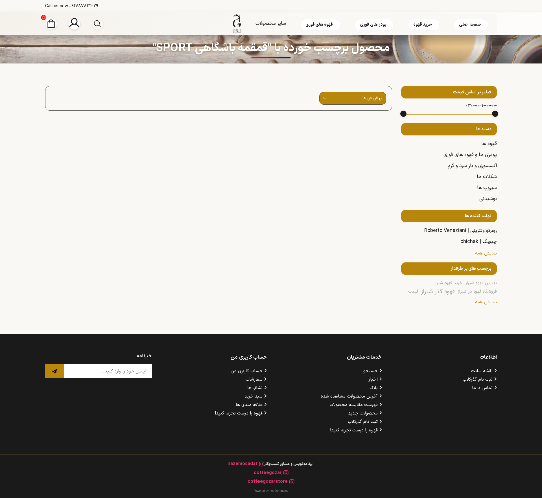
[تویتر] (133, 389)
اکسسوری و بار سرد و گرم (472, 166)
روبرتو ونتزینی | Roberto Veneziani (460, 230)
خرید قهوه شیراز (448, 283)
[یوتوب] (108, 389)
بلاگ (374, 388)
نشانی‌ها (255, 388)
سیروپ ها (487, 188)
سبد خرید (253, 396)
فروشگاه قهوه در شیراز (477, 291)
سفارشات (254, 379)
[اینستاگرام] (95, 389)
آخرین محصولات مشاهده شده (349, 396)
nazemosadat (242, 464)
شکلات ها (487, 177)
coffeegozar (268, 473)
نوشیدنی (488, 199)
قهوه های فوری (319, 24)
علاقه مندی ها (249, 405)
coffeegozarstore (268, 481)
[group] (97, 24)
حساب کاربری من (247, 371)
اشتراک (54, 371)
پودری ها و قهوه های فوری (470, 155)
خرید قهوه (422, 24)
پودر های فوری (373, 24)
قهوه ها (489, 144)
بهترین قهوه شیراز (481, 283)
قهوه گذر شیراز (438, 292)
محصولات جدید (363, 413)
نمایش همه (486, 253)
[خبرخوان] (120, 389)
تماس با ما (482, 388)
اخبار (373, 379)
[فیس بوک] (146, 389)
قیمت (413, 292)
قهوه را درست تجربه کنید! (354, 430)
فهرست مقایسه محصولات (353, 405)
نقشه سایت (482, 371)
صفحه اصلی (470, 24)
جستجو (370, 371)
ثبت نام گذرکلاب (478, 379)
